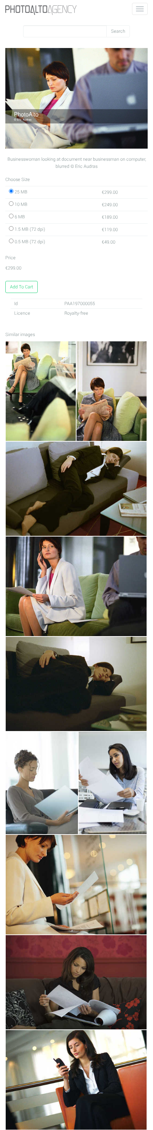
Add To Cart (21, 287)
